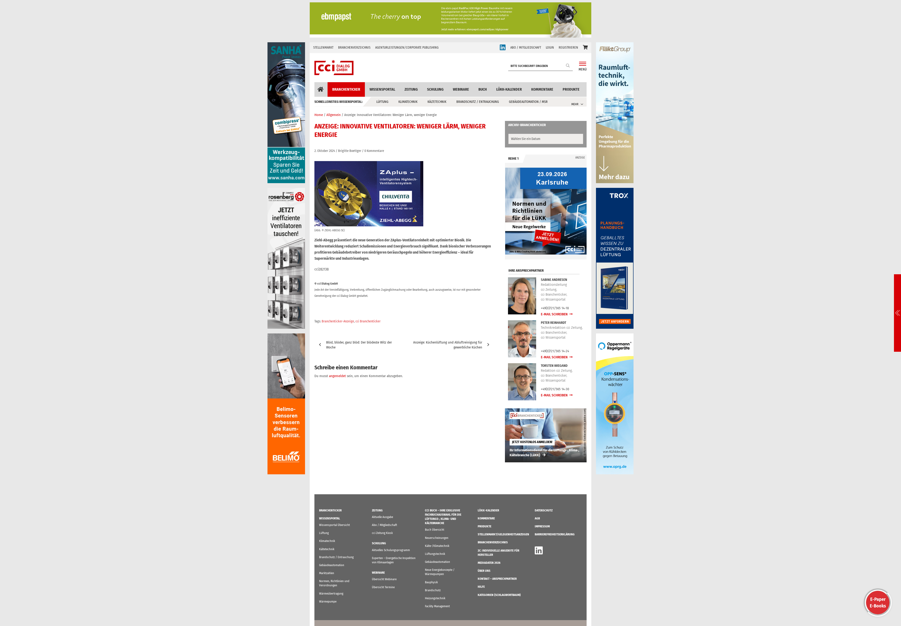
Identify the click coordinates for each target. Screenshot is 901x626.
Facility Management (437, 606)
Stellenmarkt (323, 48)
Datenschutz (544, 510)
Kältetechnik (437, 102)
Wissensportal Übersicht (334, 525)
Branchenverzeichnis (354, 48)
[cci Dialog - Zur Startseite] (334, 67)
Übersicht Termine (383, 587)
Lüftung (382, 102)
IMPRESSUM (542, 526)
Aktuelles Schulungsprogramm (391, 550)
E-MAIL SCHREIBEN (554, 314)
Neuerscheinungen (436, 538)
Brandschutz (433, 590)
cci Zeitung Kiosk (382, 533)
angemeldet (337, 376)
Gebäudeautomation (331, 565)
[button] (585, 47)
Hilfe (481, 586)
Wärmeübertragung (331, 593)
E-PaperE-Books (878, 602)
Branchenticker (346, 89)
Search (568, 65)
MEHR (574, 104)
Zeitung (411, 89)
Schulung (435, 89)
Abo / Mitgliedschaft (384, 525)
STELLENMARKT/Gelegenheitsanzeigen (503, 534)
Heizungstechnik (435, 598)
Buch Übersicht (434, 529)
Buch (482, 89)
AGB (537, 518)
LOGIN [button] (550, 48)
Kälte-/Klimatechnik (437, 546)
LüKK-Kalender (509, 89)
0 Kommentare (374, 151)
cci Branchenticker (368, 321)
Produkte (571, 89)
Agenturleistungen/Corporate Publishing (407, 48)
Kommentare (542, 89)
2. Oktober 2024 (324, 151)
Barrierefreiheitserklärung (555, 534)
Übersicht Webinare (384, 579)
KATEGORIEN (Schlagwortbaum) (499, 595)
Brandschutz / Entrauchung (477, 102)
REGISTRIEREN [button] (568, 48)
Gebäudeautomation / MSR (528, 102)
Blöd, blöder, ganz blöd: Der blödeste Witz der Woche (359, 344)
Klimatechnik (407, 102)
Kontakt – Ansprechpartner (497, 578)
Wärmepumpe (327, 601)
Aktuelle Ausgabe (382, 517)
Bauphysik (431, 582)
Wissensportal (382, 89)
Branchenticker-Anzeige (338, 321)
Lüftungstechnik (435, 554)
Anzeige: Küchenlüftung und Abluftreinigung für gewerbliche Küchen (447, 344)
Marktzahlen (326, 573)
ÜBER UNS (484, 570)
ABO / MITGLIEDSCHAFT (525, 48)
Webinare (461, 89)
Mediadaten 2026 (489, 562)
